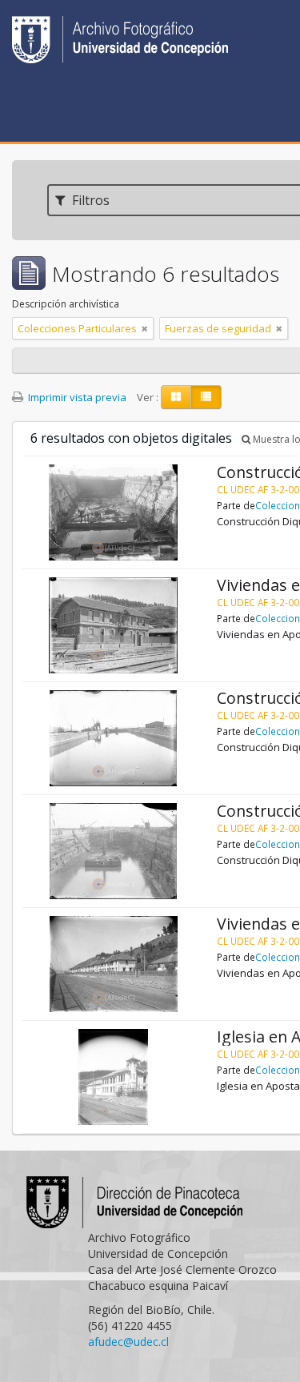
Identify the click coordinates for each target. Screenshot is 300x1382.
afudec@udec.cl (128, 1341)
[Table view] (206, 397)
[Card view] (176, 397)
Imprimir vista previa (76, 397)
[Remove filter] (145, 328)
